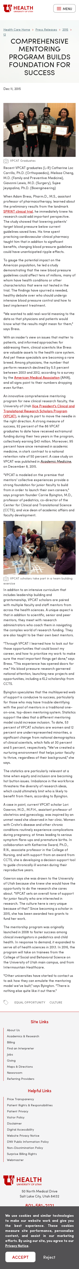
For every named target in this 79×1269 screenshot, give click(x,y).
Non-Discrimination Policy (25, 1148)
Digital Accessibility (20, 1129)
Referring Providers (20, 1079)
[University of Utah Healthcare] (39, 1180)
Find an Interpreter (20, 1048)
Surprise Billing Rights (22, 1154)
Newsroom (14, 1073)
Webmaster (15, 1160)
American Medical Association (37, 377)
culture (56, 1002)
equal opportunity (29, 1002)
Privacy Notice (16, 1245)
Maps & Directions (20, 1067)
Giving (11, 1060)
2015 (65, 29)
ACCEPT (20, 1257)
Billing (11, 1042)
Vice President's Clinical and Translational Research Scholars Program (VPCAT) (39, 411)
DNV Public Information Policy (28, 1142)
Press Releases (46, 29)
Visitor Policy (15, 1117)
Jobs (10, 1054)
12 (4, 34)
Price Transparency (20, 1099)
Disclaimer (14, 1123)
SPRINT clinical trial (18, 211)
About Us (13, 1030)
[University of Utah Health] (18, 8)
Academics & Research (23, 1036)
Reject (49, 1257)
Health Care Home (16, 29)
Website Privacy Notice (23, 1136)
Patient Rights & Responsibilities (30, 1105)
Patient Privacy (17, 1111)
